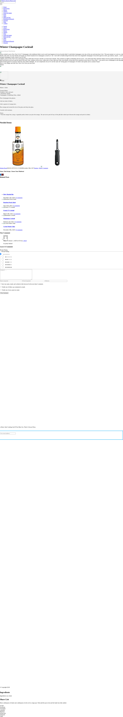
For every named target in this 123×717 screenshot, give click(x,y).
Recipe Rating (4, 250)
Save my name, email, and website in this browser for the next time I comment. (22, 284)
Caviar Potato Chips (9, 226)
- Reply (25, 240)
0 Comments (19, 197)
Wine (40, 168)
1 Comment (45, 168)
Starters (36, 168)
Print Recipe (12, 51)
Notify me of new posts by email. (11, 290)
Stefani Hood (3, 168)
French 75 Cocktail (8, 210)
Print (2, 80)
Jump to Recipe (4, 51)
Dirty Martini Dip (8, 194)
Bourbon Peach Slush (9, 202)
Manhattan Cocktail (9, 218)
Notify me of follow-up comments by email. (13, 287)
